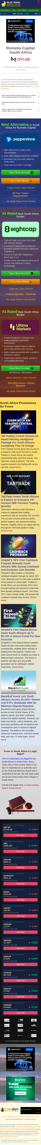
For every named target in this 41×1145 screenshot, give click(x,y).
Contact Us (10, 1116)
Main (14, 10)
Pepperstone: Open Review (21, 187)
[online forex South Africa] (10, 7)
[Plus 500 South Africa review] (6, 1021)
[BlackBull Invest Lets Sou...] (18, 693)
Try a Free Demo (19, 180)
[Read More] (15, 467)
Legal (28, 1116)
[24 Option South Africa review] (20, 1036)
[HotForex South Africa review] (6, 1031)
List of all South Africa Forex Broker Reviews (21, 1041)
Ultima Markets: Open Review (21, 377)
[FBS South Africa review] (34, 1021)
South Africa (6, 10)
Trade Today (20, 835)
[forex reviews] (9, 1111)
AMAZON (28, 14)
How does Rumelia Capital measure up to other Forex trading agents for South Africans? (20, 96)
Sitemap (37, 1116)
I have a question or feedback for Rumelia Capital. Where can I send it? (20, 110)
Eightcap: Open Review (21, 288)
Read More (25, 1141)
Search (32, 1116)
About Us (4, 1116)
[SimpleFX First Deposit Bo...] (18, 627)
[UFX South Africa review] (34, 1026)
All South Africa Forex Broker (21, 201)
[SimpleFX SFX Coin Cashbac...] (18, 557)
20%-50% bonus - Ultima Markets (20, 372)
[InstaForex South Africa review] (6, 1026)
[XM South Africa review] (20, 1021)
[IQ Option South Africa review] (34, 1031)
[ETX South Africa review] (6, 1036)
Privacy (16, 1116)
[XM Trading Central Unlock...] (18, 433)
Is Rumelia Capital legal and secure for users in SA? (20, 103)
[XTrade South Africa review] (20, 1026)
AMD (4, 14)
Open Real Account (19, 172)
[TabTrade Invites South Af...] (18, 493)
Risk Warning (22, 1116)
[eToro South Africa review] (20, 1031)
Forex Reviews (22, 10)
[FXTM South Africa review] (34, 1036)
